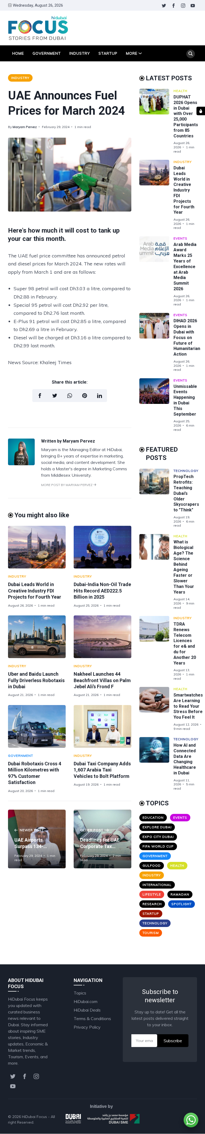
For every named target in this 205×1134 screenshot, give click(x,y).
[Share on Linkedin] (99, 395)
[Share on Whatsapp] (69, 395)
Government (47, 53)
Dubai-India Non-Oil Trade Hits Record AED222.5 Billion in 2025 (102, 591)
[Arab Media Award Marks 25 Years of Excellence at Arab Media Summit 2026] (156, 271)
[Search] (190, 54)
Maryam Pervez (25, 127)
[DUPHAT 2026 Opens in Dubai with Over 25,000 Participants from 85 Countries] (156, 121)
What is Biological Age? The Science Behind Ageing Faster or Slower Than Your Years (184, 566)
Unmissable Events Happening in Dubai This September (185, 400)
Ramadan (180, 894)
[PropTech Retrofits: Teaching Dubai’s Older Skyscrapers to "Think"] (156, 498)
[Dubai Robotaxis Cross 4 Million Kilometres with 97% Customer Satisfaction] (37, 726)
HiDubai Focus (34, 1116)
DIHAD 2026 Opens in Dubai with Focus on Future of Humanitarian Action (187, 337)
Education (153, 817)
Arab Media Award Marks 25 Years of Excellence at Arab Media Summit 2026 (185, 266)
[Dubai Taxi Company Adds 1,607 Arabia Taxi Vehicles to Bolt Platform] (102, 726)
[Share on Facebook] (39, 395)
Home (18, 53)
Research (152, 904)
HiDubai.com (85, 1001)
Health (180, 91)
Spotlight (181, 904)
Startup (107, 53)
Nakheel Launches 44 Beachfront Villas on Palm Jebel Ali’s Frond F (102, 680)
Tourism (151, 933)
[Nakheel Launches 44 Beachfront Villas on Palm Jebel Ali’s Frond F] (102, 636)
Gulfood (152, 866)
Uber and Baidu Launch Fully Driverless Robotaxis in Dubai (36, 680)
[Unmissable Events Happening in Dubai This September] (156, 405)
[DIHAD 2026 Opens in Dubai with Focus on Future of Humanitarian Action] (156, 342)
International (157, 885)
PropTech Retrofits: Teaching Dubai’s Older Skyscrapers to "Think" (186, 493)
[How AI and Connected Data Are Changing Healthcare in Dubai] (156, 763)
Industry (79, 53)
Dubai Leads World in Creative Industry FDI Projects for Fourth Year (34, 591)
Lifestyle (152, 894)
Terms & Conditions (92, 1018)
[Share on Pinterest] (84, 395)
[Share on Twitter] (54, 395)
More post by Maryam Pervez (67, 485)
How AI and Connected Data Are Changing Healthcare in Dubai (185, 759)
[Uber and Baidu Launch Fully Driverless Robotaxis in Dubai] (37, 636)
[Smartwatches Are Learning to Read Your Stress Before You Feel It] (156, 709)
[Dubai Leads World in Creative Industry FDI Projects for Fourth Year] (37, 547)
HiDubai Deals (87, 1010)
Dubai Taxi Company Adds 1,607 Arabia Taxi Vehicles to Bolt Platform (102, 770)
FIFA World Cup (158, 846)
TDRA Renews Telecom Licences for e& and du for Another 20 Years (185, 644)
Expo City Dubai (158, 837)
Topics (80, 993)
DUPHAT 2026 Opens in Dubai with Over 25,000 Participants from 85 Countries (186, 116)
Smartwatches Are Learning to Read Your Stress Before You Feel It (188, 706)
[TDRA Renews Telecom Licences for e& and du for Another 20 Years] (156, 648)
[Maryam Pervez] (21, 463)
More (131, 53)
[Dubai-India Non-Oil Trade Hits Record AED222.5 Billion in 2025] (102, 547)
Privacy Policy (87, 1027)
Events (180, 238)
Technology (186, 471)
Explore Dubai (157, 827)
